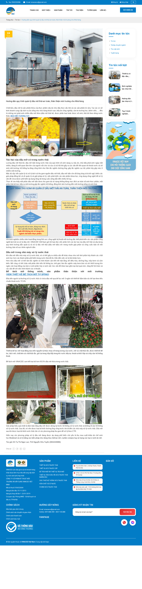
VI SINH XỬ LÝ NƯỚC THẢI (48, 487)
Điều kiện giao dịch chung (14, 509)
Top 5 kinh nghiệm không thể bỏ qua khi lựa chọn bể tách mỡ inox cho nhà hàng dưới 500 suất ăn (127, 112)
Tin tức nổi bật (118, 65)
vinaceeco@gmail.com (52, 509)
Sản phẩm (58, 10)
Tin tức (69, 10)
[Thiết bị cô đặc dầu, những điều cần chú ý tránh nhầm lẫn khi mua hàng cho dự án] (114, 75)
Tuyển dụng (92, 10)
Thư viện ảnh (115, 49)
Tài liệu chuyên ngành (118, 45)
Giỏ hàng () (128, 10)
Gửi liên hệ (127, 512)
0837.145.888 (60, 512)
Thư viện (79, 10)
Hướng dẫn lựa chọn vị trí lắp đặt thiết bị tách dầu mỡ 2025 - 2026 (127, 100)
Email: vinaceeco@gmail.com (36, 2)
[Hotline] (124, 522)
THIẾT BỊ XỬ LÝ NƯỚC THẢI (48, 465)
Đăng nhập (124, 2)
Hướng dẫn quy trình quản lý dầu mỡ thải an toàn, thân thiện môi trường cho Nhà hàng (45, 101)
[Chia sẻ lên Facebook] (13, 448)
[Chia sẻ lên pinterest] (20, 448)
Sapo (47, 542)
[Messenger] (132, 522)
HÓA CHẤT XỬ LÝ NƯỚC (47, 484)
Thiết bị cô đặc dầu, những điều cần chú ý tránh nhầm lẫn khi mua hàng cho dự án (127, 75)
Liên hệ (103, 10)
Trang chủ (34, 10)
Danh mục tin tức (119, 33)
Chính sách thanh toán (14, 516)
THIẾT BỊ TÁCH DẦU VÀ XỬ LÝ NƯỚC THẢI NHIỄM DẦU (53, 476)
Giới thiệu (46, 10)
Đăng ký (115, 2)
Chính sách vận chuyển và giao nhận (18, 512)
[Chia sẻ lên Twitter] (17, 448)
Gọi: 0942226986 (14, 2)
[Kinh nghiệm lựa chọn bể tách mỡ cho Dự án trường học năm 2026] (114, 87)
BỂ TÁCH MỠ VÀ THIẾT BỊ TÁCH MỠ (51, 472)
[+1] (24, 448)
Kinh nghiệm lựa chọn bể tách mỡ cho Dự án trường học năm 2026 (127, 87)
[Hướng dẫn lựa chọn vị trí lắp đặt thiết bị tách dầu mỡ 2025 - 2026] (114, 100)
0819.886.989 (49, 512)
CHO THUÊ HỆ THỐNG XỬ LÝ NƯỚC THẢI (53, 480)
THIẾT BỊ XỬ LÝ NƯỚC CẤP (48, 468)
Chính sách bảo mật (13, 519)
